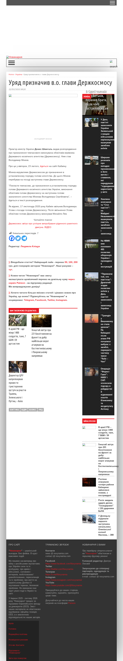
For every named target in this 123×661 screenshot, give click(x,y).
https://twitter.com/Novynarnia (59, 569)
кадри (24, 410)
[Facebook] (12, 238)
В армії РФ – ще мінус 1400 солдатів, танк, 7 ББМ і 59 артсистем (17, 336)
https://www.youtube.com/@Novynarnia (63, 585)
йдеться (44, 166)
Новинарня (15, 551)
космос (32, 410)
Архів (11, 623)
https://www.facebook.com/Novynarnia (63, 563)
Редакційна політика (18, 634)
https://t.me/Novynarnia (56, 574)
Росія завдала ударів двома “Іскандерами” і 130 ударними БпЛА (106, 505)
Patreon (71, 603)
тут (10, 269)
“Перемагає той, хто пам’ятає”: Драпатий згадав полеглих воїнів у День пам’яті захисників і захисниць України (107, 291)
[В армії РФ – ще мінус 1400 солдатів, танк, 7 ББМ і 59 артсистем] (18, 325)
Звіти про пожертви (17, 658)
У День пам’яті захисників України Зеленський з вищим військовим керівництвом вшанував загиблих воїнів (108, 134)
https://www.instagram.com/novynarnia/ (63, 580)
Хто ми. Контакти (16, 645)
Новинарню (91, 553)
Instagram (61, 300)
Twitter (51, 300)
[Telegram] (24, 238)
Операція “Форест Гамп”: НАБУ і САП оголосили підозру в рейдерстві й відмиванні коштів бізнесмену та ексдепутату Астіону (107, 389)
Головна (12, 629)
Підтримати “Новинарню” (14, 651)
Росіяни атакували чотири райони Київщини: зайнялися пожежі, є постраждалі (106, 487)
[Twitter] (18, 238)
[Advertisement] (64, 30)
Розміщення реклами (18, 640)
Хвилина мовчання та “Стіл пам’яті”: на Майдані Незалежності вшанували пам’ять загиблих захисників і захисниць (108, 216)
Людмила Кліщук (30, 246)
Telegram (29, 300)
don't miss (14, 410)
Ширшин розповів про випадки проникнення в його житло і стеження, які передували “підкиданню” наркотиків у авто (108, 174)
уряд (41, 410)
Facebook (40, 300)
